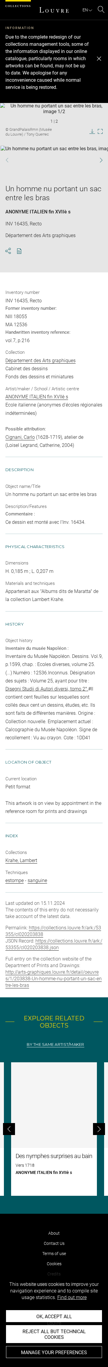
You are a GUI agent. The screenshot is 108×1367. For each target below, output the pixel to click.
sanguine (37, 880)
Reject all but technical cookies (54, 1334)
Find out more (72, 1297)
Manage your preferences (54, 1352)
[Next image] (98, 160)
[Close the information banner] (99, 58)
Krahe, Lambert (21, 860)
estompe (14, 880)
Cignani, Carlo (20, 437)
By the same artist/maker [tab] (55, 1044)
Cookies (54, 1263)
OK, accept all (54, 1316)
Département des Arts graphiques (40, 360)
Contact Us (54, 1243)
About (54, 1233)
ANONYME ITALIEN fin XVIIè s (37, 212)
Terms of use (54, 1253)
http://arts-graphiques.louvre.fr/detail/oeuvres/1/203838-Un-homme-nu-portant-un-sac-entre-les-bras (53, 978)
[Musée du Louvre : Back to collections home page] (54, 10)
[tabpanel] (54, 1129)
